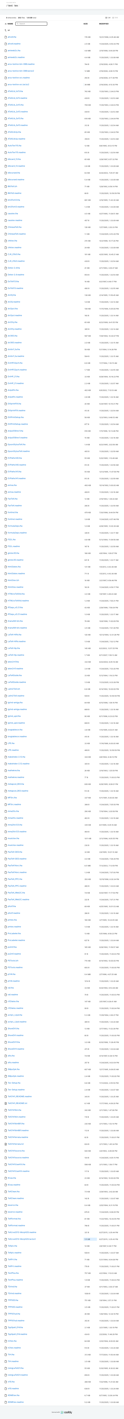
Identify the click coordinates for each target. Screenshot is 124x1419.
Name (11, 24)
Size (86, 24)
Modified (104, 24)
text (10, 5)
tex (16, 5)
